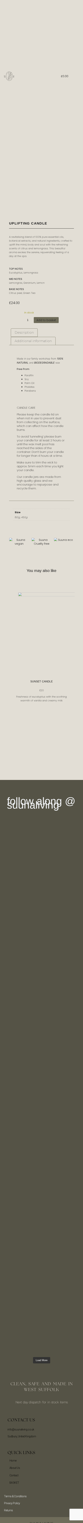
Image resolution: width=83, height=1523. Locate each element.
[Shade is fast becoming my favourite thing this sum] (31, 879)
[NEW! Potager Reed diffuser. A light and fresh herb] (11, 1140)
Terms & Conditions (15, 1496)
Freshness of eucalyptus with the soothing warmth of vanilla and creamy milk (41, 698)
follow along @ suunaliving (41, 803)
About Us (14, 1467)
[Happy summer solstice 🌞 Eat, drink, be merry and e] (31, 1071)
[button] (44, 76)
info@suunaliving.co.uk (21, 1429)
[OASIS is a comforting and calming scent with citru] (51, 1202)
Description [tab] (24, 332)
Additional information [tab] (33, 341)
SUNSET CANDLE (41, 681)
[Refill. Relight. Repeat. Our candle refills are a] (72, 916)
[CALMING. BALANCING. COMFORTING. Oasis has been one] (72, 1119)
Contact (14, 1475)
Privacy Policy (12, 1503)
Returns (8, 1510)
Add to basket (46, 320)
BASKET (14, 1482)
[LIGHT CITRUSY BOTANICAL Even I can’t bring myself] (51, 900)
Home (13, 1460)
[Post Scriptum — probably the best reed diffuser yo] (11, 933)
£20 (41, 690)
